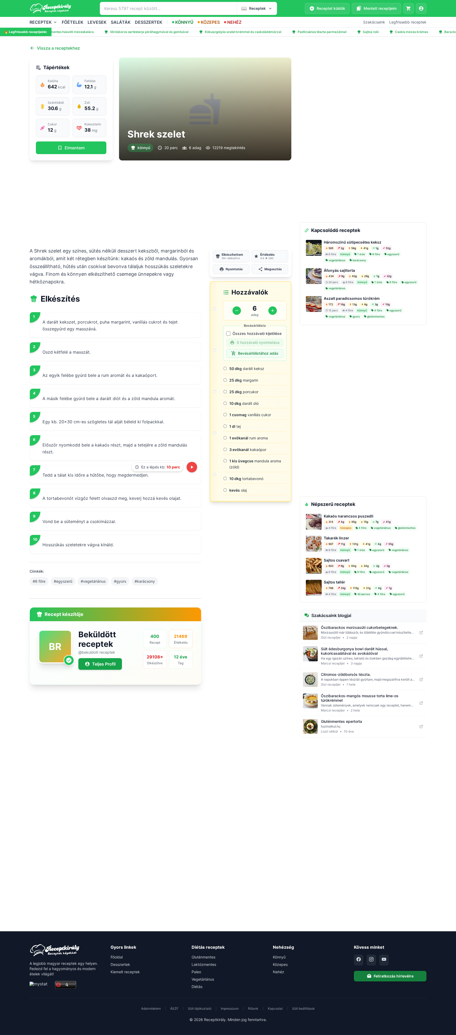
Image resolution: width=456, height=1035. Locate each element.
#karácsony (145, 581)
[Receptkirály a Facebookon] (358, 960)
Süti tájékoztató (199, 1008)
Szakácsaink (374, 22)
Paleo (196, 972)
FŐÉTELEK (72, 22)
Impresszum (230, 1008)
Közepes (280, 964)
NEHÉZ (234, 22)
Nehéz (278, 972)
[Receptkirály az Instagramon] (371, 960)
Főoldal (117, 957)
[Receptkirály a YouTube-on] (384, 960)
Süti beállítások (303, 1008)
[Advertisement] (160, 204)
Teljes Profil (104, 664)
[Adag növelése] (272, 310)
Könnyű (279, 957)
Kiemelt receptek (125, 972)
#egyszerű (63, 581)
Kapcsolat (275, 1008)
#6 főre (39, 581)
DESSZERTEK (148, 22)
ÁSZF (174, 1008)
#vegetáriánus (93, 581)
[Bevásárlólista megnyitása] (408, 8)
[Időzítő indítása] (192, 467)
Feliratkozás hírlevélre (394, 976)
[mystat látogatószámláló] (41, 985)
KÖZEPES (210, 22)
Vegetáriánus (203, 979)
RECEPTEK (41, 22)
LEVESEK (97, 22)
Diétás (197, 986)
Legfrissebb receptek (407, 22)
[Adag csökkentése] (236, 310)
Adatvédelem (151, 1008)
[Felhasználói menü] (421, 8)
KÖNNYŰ (184, 22)
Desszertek (120, 964)
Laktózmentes (204, 964)
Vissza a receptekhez (58, 48)
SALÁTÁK (121, 22)
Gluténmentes (203, 957)
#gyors (120, 581)
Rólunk (253, 1008)
